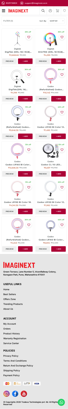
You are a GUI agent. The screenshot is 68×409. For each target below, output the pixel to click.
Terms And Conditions (15, 360)
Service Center (11, 343)
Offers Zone (9, 299)
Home (6, 289)
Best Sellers (9, 294)
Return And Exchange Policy (18, 365)
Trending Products (13, 304)
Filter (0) (8, 21)
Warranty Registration (14, 338)
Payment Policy (11, 375)
